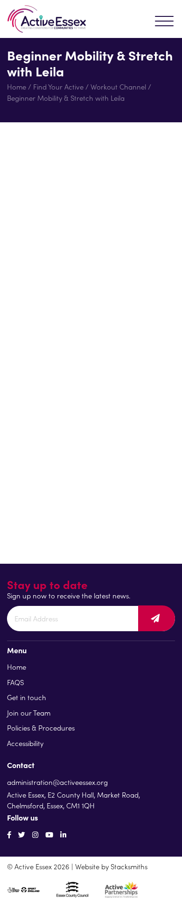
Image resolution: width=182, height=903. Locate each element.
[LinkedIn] (63, 834)
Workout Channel (118, 86)
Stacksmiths (129, 866)
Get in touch (26, 697)
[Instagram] (35, 834)
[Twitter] (21, 834)
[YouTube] (49, 834)
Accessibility (25, 743)
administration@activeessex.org (57, 782)
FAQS (15, 682)
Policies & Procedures (41, 727)
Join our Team (28, 712)
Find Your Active (58, 86)
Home (16, 86)
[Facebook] (9, 834)
